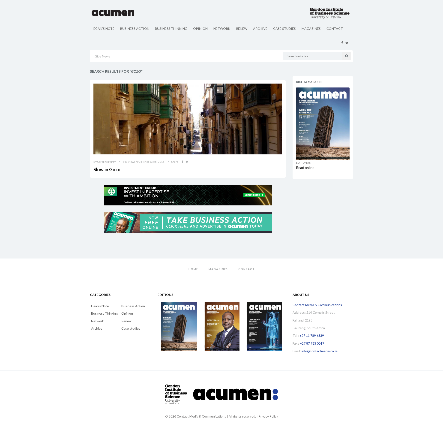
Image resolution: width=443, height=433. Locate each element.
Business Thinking (171, 28)
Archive (260, 28)
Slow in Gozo (106, 169)
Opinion (200, 28)
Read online (305, 167)
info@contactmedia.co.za (320, 351)
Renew (241, 28)
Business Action (134, 28)
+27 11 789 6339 (311, 335)
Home (193, 269)
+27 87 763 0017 (312, 343)
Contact (334, 28)
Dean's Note (103, 28)
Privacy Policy (268, 416)
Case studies (284, 28)
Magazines (311, 28)
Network (221, 28)
